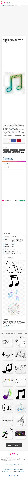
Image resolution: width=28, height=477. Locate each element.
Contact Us (8, 326)
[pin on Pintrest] (11, 338)
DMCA (21, 469)
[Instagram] (14, 475)
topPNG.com (21, 471)
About (6, 464)
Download (22, 200)
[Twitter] (9, 475)
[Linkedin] (17, 475)
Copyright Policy (13, 464)
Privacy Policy (16, 469)
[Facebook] (13, 140)
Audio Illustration (16, 152)
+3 (22, 152)
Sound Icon (22, 150)
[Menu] (25, 2)
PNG (8, 5)
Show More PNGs (13, 445)
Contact (20, 464)
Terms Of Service (7, 469)
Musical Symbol (14, 150)
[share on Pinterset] (19, 140)
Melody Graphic (7, 152)
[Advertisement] (14, 22)
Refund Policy (5, 471)
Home (4, 5)
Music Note (6, 150)
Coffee (6, 167)
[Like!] (8, 140)
